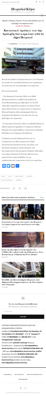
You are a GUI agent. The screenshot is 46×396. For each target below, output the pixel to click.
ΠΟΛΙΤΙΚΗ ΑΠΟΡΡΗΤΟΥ (34, 375)
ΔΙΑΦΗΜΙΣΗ (8, 375)
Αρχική (4, 20)
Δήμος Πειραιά (19, 176)
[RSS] (25, 388)
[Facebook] (36, 2)
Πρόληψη (19, 180)
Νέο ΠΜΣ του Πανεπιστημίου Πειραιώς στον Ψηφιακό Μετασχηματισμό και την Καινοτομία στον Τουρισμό (22, 282)
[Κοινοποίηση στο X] (20, 188)
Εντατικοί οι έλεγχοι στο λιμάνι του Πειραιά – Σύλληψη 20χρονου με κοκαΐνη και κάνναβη (22, 223)
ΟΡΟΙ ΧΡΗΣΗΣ (19, 375)
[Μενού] (42, 15)
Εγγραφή (23, 317)
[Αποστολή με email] (25, 188)
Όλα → (42, 198)
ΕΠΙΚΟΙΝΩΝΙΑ (23, 379)
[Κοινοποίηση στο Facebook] (14, 188)
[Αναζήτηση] (43, 2)
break (3, 176)
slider (9, 176)
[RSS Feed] (40, 2)
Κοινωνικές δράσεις (7, 180)
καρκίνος (29, 176)
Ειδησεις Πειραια (15, 20)
